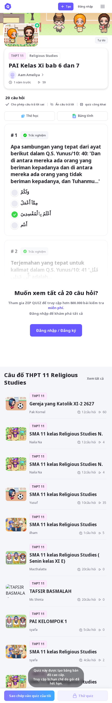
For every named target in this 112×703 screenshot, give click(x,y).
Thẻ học (32, 115)
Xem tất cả (95, 378)
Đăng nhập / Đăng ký (56, 330)
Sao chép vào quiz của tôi (30, 695)
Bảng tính (85, 115)
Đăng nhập (85, 6)
